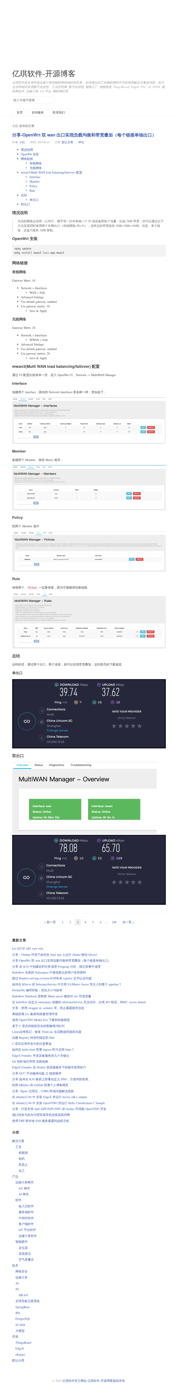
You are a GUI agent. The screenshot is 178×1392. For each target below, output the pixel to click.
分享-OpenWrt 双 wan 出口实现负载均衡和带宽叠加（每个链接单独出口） (84, 135)
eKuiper (20, 1354)
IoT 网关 (24, 1188)
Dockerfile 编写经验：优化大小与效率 (37, 990)
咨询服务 (38, 112)
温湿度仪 (25, 1253)
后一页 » (128, 922)
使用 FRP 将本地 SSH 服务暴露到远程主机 (40, 1121)
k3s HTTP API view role (27, 948)
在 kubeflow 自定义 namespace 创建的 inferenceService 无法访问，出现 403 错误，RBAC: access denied (79, 1002)
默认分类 (67, 142)
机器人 (23, 1164)
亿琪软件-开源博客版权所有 (106, 1381)
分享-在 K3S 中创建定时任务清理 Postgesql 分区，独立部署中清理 (56, 966)
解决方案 (18, 1141)
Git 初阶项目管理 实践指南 (30, 1061)
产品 (15, 1176)
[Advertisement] (89, 30)
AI (17, 1283)
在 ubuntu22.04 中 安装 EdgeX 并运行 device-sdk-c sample (49, 1097)
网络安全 (21, 1271)
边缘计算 (21, 1277)
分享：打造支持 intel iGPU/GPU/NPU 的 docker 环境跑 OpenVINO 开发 (59, 1109)
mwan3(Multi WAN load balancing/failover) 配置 (51, 172)
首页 (20, 112)
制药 (22, 1159)
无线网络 (36, 168)
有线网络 (36, 163)
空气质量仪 (26, 1259)
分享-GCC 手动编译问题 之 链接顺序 (36, 1073)
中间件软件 (26, 1218)
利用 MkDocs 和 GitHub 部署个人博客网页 (40, 1085)
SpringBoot (22, 1307)
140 (114, 922)
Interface (35, 177)
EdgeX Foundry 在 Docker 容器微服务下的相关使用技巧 (49, 1067)
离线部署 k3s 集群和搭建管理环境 (35, 1014)
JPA (17, 1313)
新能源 (23, 1152)
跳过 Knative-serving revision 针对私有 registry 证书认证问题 (52, 978)
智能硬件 (21, 1241)
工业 (18, 1147)
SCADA (20, 1325)
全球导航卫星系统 (27, 1301)
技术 (15, 1265)
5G (17, 1289)
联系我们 (59, 112)
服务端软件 (26, 1212)
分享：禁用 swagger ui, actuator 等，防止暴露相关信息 (48, 1008)
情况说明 (27, 150)
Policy (33, 186)
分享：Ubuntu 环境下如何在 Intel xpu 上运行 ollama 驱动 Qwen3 (54, 954)
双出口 (25, 204)
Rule (32, 190)
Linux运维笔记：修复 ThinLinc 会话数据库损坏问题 (46, 1032)
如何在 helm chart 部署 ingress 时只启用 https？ (43, 1049)
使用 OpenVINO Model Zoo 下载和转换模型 (41, 1020)
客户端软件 (26, 1224)
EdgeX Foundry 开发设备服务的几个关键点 (40, 1055)
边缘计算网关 (24, 1182)
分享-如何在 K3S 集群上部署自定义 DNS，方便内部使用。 (51, 1079)
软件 (18, 1200)
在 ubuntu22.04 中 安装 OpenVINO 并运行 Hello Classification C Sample (58, 1103)
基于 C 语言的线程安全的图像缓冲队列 (38, 1026)
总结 (24, 195)
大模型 (20, 1331)
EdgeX (19, 1348)
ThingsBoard (23, 1342)
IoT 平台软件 (27, 1230)
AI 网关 (24, 1194)
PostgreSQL (22, 1319)
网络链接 (27, 159)
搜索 (51, 99)
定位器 (23, 1248)
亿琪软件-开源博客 (44, 73)
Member (35, 181)
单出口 (34, 200)
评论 (81, 142)
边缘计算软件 (28, 1236)
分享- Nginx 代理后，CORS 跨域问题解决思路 (43, 1091)
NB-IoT (23, 1295)
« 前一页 (50, 922)
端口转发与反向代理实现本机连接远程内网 (41, 1115)
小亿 (22, 142)
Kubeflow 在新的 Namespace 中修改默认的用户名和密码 (49, 972)
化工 (22, 1170)
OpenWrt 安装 (30, 154)
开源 (15, 1336)
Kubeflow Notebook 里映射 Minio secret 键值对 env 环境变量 (51, 996)
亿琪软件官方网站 (74, 1381)
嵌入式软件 (26, 1206)
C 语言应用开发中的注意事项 (31, 1044)
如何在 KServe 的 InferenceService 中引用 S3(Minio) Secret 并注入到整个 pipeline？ (67, 984)
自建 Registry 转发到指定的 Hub (33, 1037)
